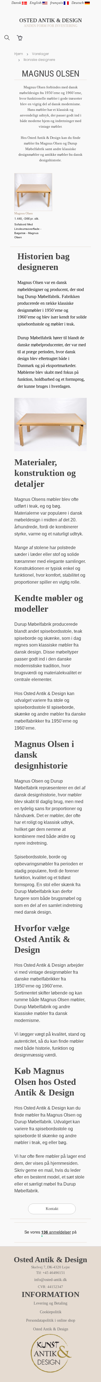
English (36, 3)
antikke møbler (56, 154)
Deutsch (78, 3)
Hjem (18, 53)
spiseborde (62, 707)
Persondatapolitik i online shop (50, 1320)
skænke (22, 714)
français (57, 3)
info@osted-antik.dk (50, 1280)
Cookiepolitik (50, 1312)
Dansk (17, 3)
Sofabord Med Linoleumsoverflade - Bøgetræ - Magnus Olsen (27, 231)
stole (58, 700)
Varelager (40, 53)
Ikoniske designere (39, 59)
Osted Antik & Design (50, 1329)
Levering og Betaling (50, 1303)
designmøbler (29, 154)
